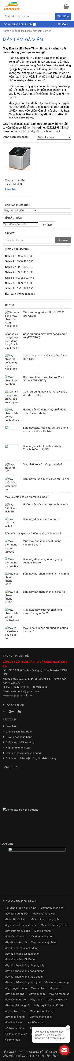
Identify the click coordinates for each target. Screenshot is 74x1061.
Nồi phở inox (12, 1039)
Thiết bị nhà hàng (21, 30)
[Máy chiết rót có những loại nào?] (12, 468)
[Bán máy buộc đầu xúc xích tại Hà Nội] (12, 484)
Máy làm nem (36, 993)
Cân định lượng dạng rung (20, 907)
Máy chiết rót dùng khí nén (21, 925)
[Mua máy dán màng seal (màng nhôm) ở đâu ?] (12, 546)
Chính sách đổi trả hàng (20, 742)
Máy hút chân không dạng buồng (24, 970)
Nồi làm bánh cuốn (16, 1033)
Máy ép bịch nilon (15, 1010)
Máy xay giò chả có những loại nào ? (27, 496)
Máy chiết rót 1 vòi (44, 913)
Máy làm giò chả (14, 993)
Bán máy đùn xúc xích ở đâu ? (41, 518)
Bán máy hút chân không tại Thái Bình (46, 573)
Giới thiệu (11, 726)
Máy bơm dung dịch (16, 913)
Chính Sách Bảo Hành (19, 731)
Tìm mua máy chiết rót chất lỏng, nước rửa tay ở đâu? (43, 611)
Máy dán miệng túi (16, 942)
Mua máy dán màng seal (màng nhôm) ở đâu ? (42, 542)
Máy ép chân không (42, 1010)
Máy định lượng (14, 1022)
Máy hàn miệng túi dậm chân (22, 953)
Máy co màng (42, 930)
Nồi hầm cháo (36, 1022)
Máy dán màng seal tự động (21, 947)
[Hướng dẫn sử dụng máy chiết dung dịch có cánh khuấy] (12, 415)
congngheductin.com (21, 695)
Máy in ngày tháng (16, 988)
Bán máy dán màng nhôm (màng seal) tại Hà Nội (43, 561)
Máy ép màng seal (40, 1016)
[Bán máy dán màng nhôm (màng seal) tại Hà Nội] (12, 562)
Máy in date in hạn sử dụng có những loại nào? (45, 629)
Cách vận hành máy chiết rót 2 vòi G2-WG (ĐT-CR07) (43, 379)
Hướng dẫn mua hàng (19, 736)
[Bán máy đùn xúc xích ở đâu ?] (12, 522)
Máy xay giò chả (57, 999)
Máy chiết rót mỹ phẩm (54, 925)
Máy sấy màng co (15, 999)
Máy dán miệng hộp (41, 936)
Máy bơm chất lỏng (52, 907)
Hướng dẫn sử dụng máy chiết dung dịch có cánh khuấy (44, 411)
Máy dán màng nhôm (44, 942)
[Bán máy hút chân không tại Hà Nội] (12, 597)
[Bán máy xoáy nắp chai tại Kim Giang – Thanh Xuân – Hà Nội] (12, 433)
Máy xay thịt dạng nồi (17, 1005)
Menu (65, 24)
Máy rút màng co (59, 993)
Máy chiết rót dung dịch (45, 919)
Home (6, 30)
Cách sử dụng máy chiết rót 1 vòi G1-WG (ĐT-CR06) (45, 393)
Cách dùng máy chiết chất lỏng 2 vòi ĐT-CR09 (45, 357)
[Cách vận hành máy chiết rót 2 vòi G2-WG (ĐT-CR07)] (12, 380)
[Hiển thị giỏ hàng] (67, 6)
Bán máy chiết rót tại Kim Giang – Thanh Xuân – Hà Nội (43, 447)
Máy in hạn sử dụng (57, 982)
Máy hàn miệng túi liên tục (20, 959)
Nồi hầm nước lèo (15, 1028)
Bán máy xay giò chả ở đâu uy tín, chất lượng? (33, 533)
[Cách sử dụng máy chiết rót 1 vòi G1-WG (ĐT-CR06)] (12, 397)
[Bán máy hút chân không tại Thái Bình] (12, 579)
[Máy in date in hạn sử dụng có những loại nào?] (12, 633)
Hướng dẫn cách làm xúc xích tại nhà (45, 504)
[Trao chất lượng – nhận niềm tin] (12, 6)
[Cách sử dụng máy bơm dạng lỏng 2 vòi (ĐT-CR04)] (12, 341)
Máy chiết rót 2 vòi (16, 919)
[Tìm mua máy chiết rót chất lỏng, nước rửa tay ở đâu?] (12, 615)
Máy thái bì (36, 999)
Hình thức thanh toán (18, 747)
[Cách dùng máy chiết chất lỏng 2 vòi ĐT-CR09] (12, 362)
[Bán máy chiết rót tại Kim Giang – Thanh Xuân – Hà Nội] (12, 451)
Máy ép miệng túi (15, 1016)
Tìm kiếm (63, 16)
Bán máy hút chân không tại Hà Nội (44, 591)
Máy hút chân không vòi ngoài (23, 982)
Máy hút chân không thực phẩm (24, 976)
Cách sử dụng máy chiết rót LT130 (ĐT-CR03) (44, 314)
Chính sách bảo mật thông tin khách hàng (31, 758)
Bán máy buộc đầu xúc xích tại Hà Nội (46, 478)
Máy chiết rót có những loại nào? (42, 464)
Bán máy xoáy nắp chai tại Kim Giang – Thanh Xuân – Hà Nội (45, 429)
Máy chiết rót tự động (17, 930)
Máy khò (55, 988)
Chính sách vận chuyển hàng (23, 752)
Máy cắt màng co (15, 936)
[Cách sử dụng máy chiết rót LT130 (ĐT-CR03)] (12, 319)
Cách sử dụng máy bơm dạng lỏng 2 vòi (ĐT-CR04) (45, 335)
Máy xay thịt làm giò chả (48, 1005)
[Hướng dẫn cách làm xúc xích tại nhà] (12, 508)
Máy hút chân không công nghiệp (25, 965)
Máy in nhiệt (38, 988)
